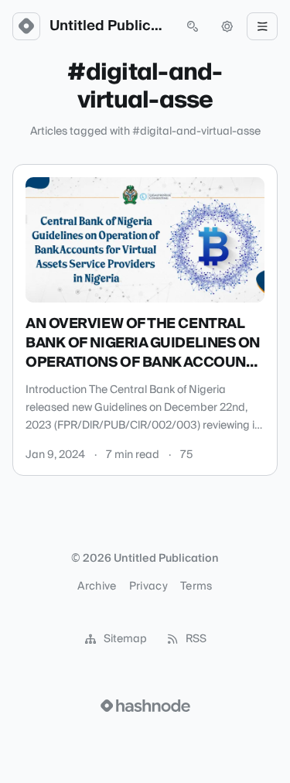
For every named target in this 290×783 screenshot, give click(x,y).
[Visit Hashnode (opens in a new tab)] (145, 705)
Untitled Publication (109, 26)
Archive (96, 586)
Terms (196, 586)
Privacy (148, 586)
